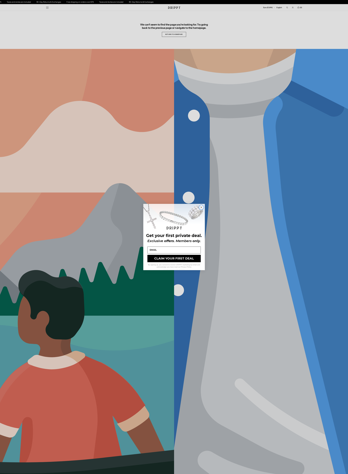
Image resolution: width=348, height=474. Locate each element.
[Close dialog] (201, 207)
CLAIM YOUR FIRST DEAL (174, 258)
